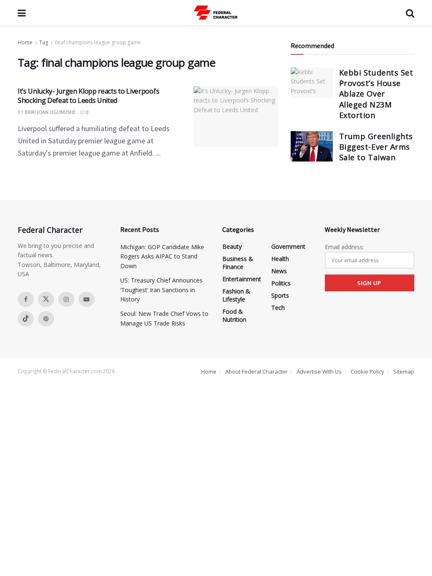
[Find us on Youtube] (86, 299)
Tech (278, 308)
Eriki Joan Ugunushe (50, 112)
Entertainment (241, 279)
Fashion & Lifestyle (236, 295)
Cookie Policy (367, 371)
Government (288, 246)
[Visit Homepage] (216, 12)
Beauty (232, 246)
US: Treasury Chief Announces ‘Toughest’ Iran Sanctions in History (161, 289)
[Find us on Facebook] (26, 299)
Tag (43, 42)
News (279, 271)
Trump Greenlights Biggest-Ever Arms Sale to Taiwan (376, 146)
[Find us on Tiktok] (26, 318)
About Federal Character (256, 371)
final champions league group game (98, 42)
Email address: (344, 247)
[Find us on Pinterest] (46, 318)
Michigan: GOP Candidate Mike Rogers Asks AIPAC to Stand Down (162, 256)
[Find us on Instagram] (66, 299)
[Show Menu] (22, 12)
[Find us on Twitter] (46, 299)
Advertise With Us (319, 371)
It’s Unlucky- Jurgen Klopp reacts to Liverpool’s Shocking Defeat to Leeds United (88, 95)
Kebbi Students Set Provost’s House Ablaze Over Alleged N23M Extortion (376, 93)
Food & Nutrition (234, 315)
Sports (280, 295)
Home (25, 42)
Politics (281, 283)
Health (280, 259)
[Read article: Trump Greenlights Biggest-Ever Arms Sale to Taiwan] (312, 146)
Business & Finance (237, 263)
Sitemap (403, 371)
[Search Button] (410, 12)
